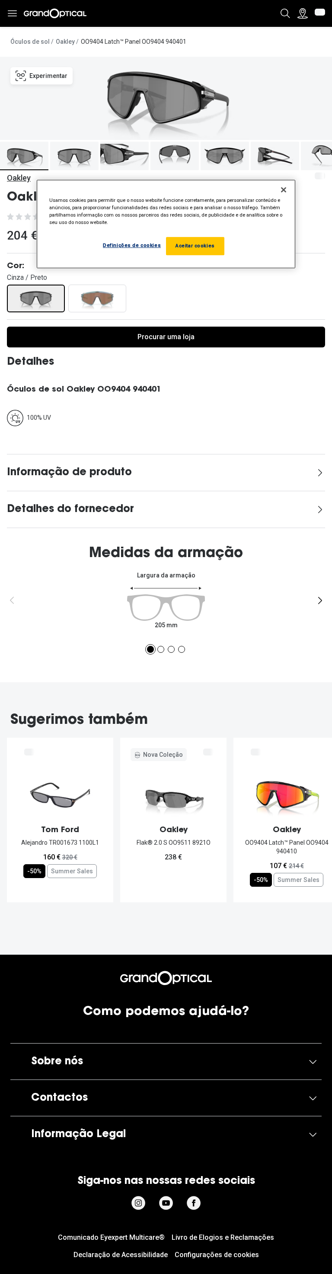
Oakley (65, 41)
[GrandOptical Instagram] (138, 1203)
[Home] (55, 13)
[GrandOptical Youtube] (166, 1203)
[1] (150, 649)
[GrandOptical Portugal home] (166, 978)
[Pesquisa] (285, 13)
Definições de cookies (132, 246)
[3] (171, 649)
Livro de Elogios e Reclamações (223, 1237)
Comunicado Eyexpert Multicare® (111, 1237)
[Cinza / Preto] (36, 298)
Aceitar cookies (195, 246)
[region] (166, 224)
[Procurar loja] (302, 13)
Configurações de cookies (217, 1255)
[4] (181, 649)
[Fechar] (283, 189)
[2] (160, 649)
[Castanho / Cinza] (97, 298)
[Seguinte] (320, 600)
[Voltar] (12, 600)
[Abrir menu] (12, 13)
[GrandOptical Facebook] (194, 1203)
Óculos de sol (30, 41)
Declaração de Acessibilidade (120, 1255)
